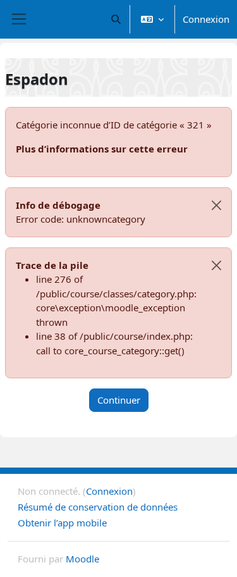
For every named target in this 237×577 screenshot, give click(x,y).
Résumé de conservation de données (98, 506)
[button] (117, 19)
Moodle (82, 558)
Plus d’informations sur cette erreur (102, 148)
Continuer (118, 400)
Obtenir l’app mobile (62, 522)
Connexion (206, 19)
